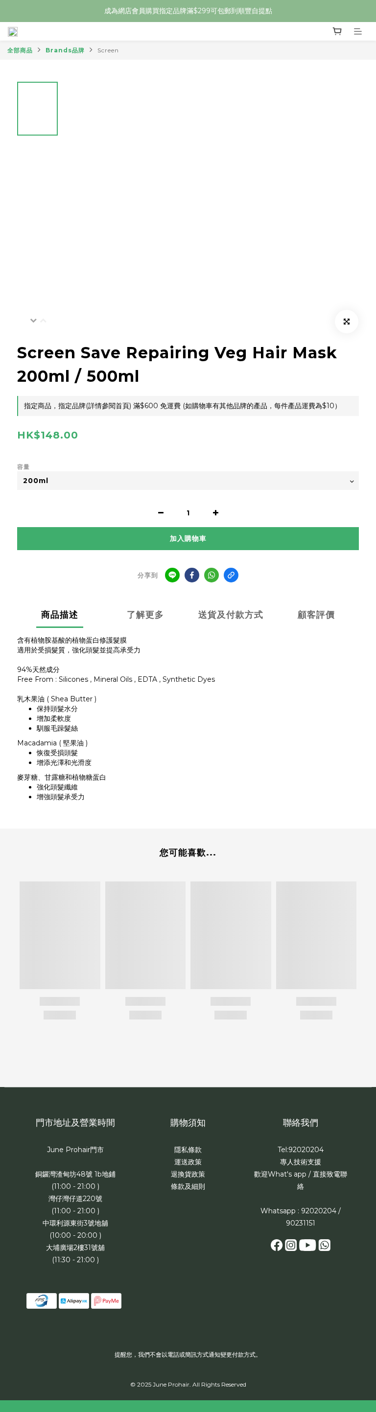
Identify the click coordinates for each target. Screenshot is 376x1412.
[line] (172, 575)
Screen (108, 50)
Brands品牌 (65, 50)
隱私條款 (188, 1149)
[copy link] (231, 575)
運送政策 (188, 1161)
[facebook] (192, 575)
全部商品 (20, 50)
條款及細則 (188, 1186)
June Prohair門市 (75, 1149)
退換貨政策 (188, 1174)
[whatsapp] (211, 575)
